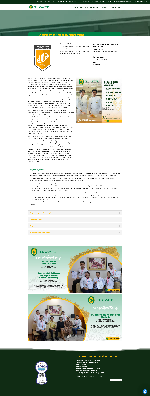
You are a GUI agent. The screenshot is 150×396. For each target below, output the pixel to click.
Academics (94, 7)
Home (76, 7)
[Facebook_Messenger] (145, 391)
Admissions (84, 7)
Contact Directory (116, 380)
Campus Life (116, 7)
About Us (105, 7)
